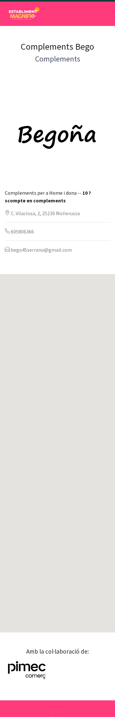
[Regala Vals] (23, 13)
